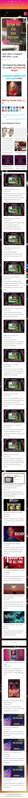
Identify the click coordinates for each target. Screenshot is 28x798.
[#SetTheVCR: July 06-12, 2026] (14, 385)
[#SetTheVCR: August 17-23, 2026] (14, 210)
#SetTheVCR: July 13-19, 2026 (11, 364)
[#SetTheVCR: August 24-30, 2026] (14, 180)
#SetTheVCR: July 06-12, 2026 (11, 394)
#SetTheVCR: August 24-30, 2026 (12, 189)
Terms (18, 7)
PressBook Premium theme (16, 796)
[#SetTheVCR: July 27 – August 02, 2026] (14, 299)
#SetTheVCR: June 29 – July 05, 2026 (13, 425)
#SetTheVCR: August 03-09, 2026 (12, 277)
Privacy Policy (12, 7)
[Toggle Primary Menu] (25, 13)
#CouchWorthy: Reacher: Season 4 (12, 543)
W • (21, 100)
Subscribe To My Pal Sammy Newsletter (11, 4)
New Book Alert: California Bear (11, 727)
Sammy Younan (7, 59)
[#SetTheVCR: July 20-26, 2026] (14, 326)
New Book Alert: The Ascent (10, 779)
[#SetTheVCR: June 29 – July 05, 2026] (14, 416)
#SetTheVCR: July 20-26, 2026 (11, 335)
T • (24, 100)
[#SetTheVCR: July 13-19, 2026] (14, 356)
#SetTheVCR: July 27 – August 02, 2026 (13, 308)
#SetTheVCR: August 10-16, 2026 (12, 248)
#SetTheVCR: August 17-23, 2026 (12, 218)
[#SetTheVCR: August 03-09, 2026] (14, 268)
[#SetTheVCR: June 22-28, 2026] (14, 445)
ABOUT (23, 4)
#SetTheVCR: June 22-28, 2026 (11, 454)
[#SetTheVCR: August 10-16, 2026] (14, 239)
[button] (3, 107)
